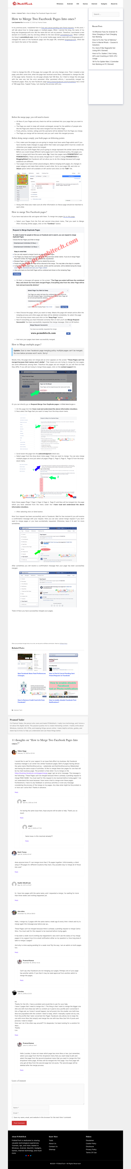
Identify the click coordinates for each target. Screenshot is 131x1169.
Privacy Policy (91, 1149)
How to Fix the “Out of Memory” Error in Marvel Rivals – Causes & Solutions (105, 42)
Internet (94, 4)
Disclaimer (90, 1140)
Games (85, 4)
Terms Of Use (91, 1153)
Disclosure (90, 1146)
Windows (60, 4)
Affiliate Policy (63, 643)
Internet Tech (21, 13)
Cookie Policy (91, 1143)
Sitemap (52, 1149)
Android (70, 4)
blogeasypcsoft (70, 39)
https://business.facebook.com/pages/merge (31, 773)
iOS (78, 4)
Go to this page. (69, 216)
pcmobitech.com (66, 35)
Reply (16, 792)
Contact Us (53, 1146)
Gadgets (104, 4)
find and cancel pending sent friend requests (57, 28)
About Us (114, 4)
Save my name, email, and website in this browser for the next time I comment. (42, 1117)
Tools (51, 1140)
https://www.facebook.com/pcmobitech (61, 82)
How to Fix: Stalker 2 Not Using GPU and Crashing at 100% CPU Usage (104, 56)
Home (13, 13)
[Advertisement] (48, 57)
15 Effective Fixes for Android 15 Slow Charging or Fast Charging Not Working (104, 34)
